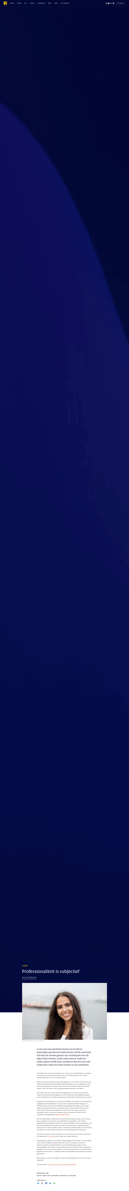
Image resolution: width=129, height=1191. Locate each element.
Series (49, 3)
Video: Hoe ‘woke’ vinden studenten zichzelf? (61, 1164)
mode (48, 1175)
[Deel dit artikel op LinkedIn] (50, 1183)
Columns (32, 3)
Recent (12, 3)
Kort (25, 3)
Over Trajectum (65, 3)
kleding (44, 1175)
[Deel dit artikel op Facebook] (46, 1183)
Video (56, 3)
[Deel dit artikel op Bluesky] (38, 1183)
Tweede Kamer (63, 1175)
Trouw (50, 1136)
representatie (55, 1175)
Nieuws (19, 3)
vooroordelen (72, 1175)
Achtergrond (41, 3)
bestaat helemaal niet (62, 1114)
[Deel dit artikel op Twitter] (42, 1183)
